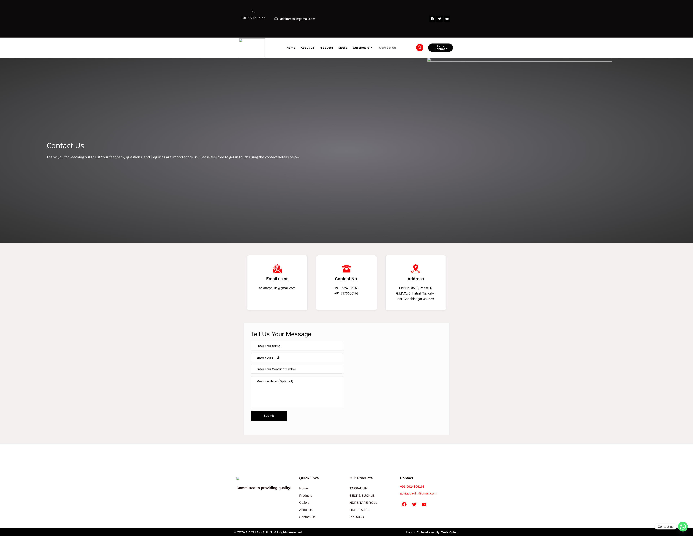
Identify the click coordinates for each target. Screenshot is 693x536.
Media (342, 48)
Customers (361, 48)
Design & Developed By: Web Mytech (432, 532)
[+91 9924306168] (253, 11)
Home (291, 48)
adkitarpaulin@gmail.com (297, 19)
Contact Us (387, 48)
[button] (419, 47)
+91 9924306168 (253, 18)
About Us (307, 48)
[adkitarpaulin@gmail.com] (276, 18)
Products (326, 48)
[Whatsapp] (683, 526)
